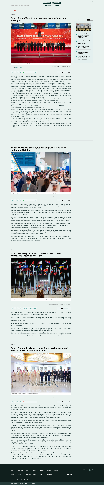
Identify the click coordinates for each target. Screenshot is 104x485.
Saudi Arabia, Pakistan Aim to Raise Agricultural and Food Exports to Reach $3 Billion (39, 349)
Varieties (45, 7)
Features (76, 7)
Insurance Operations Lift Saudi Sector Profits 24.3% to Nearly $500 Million (84, 42)
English (15, 1)
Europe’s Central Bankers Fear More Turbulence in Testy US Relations (84, 58)
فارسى (25, 1)
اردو (22, 1)
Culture (55, 7)
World (30, 7)
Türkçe (19, 1)
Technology (82, 7)
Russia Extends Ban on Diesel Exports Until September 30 (83, 52)
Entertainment (65, 7)
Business (50, 7)
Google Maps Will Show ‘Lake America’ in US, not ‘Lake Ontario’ (31, 10)
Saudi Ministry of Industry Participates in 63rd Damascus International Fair (36, 254)
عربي (12, 1)
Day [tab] (88, 19)
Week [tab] (91, 19)
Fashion (71, 7)
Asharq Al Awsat (18, 67)
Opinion (34, 7)
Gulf (21, 7)
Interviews (40, 7)
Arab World (25, 7)
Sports (59, 7)
